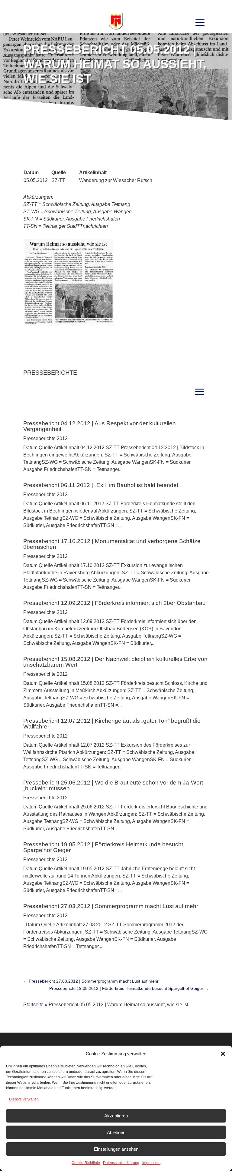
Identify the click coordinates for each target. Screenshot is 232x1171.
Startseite (33, 1004)
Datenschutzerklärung (121, 1163)
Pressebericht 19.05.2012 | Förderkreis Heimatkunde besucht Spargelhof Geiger (103, 847)
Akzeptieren (116, 1115)
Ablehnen (116, 1132)
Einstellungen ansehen (116, 1149)
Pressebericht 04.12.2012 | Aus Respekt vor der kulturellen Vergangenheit (99, 426)
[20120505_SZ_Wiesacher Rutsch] (68, 324)
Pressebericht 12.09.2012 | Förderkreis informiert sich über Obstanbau (114, 603)
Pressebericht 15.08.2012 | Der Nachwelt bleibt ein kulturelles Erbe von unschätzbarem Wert (115, 662)
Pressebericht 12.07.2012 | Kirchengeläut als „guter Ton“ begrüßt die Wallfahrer (112, 724)
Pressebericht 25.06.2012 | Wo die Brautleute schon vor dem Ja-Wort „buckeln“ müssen (113, 785)
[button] (223, 1054)
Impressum (151, 1163)
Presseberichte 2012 (45, 438)
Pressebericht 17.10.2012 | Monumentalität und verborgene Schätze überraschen (112, 544)
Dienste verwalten (24, 1099)
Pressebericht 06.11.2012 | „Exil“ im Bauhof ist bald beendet (100, 485)
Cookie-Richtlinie (86, 1163)
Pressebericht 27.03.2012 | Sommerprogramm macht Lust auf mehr (110, 906)
